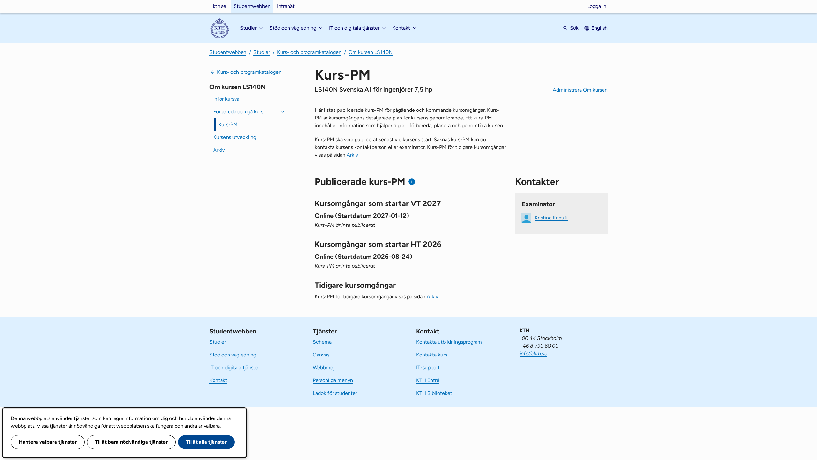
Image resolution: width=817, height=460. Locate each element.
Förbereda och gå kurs (238, 112)
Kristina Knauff (551, 217)
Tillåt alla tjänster (206, 442)
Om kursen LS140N (371, 52)
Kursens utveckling (234, 137)
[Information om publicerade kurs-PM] (411, 181)
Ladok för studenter (335, 393)
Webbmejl (324, 367)
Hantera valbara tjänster (48, 442)
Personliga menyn (333, 380)
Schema (322, 342)
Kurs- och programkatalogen (309, 52)
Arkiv (219, 150)
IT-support (428, 367)
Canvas (321, 355)
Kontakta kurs (431, 355)
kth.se (219, 6)
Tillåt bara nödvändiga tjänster (131, 442)
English (599, 28)
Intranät (286, 6)
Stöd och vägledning (232, 355)
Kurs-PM (228, 124)
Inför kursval (227, 99)
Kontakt (218, 380)
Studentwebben (252, 6)
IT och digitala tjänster (234, 367)
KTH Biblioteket (434, 393)
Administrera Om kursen (580, 90)
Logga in (596, 6)
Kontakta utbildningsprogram (449, 342)
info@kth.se (533, 353)
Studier (261, 52)
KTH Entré (427, 380)
